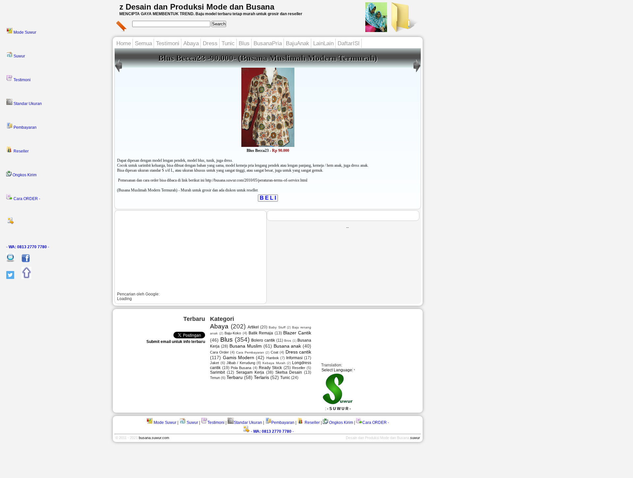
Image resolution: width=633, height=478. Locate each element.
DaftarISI (349, 43)
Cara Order (219, 352)
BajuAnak (297, 43)
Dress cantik (299, 352)
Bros (287, 340)
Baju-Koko (233, 333)
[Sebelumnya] (417, 72)
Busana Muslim (245, 346)
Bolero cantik (263, 340)
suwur (415, 438)
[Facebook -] (22, 260)
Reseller (21, 151)
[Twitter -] (7, 277)
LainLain (323, 43)
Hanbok (272, 358)
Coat (274, 352)
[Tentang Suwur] (376, 30)
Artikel (253, 327)
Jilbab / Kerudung (240, 363)
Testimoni (22, 80)
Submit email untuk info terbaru (175, 341)
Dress (210, 43)
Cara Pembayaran (250, 352)
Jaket (214, 363)
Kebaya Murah (273, 363)
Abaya (191, 43)
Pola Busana (241, 368)
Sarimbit (217, 372)
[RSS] (57, 223)
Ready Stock (270, 367)
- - (27, 247)
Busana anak (287, 346)
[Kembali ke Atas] (23, 277)
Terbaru (234, 377)
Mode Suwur (24, 32)
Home (123, 43)
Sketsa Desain (288, 372)
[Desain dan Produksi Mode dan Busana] (403, 30)
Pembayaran (25, 127)
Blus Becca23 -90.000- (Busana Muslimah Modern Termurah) (267, 57)
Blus (244, 43)
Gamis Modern (238, 357)
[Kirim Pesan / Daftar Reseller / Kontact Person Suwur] (7, 260)
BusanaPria (268, 43)
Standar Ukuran (27, 103)
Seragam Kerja (250, 372)
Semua (143, 43)
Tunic (228, 43)
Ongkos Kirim (24, 175)
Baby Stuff (277, 327)
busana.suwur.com (154, 438)
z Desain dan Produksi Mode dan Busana (196, 6)
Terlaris (261, 377)
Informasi (294, 358)
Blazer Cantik (297, 332)
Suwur (19, 56)
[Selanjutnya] (118, 72)
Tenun (215, 378)
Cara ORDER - (26, 198)
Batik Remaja (261, 333)
